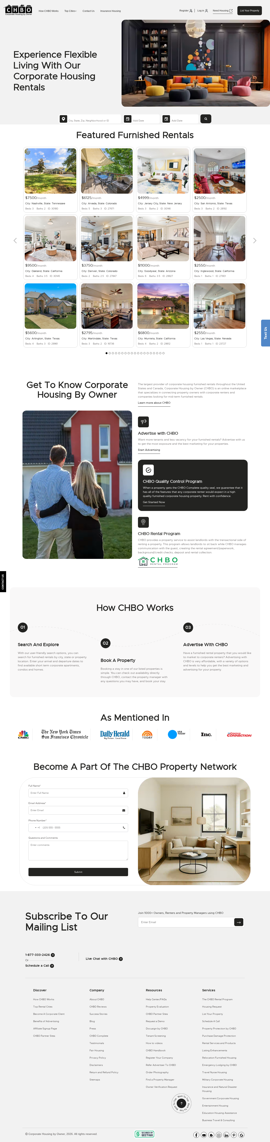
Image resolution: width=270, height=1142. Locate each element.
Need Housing (221, 10)
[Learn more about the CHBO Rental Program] (157, 561)
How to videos (154, 1043)
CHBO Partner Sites (44, 1035)
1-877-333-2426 (38, 955)
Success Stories (98, 1014)
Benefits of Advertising (46, 1021)
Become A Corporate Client (48, 1014)
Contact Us (88, 11)
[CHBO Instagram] (219, 1135)
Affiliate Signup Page (45, 1028)
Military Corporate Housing (217, 1079)
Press (93, 1028)
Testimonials (97, 1043)
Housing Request (212, 1006)
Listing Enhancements (214, 1050)
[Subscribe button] (238, 922)
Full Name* (34, 785)
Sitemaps (95, 1079)
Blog (92, 1021)
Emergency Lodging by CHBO (219, 1065)
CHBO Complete (99, 1035)
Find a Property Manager (160, 1079)
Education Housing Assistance (219, 1113)
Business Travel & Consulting (218, 1120)
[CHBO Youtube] (204, 1135)
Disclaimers (96, 1065)
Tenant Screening (156, 1035)
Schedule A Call (211, 1021)
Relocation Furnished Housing (219, 1057)
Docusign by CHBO (157, 1028)
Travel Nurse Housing (214, 1072)
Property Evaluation (157, 1006)
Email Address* (37, 803)
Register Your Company (159, 1057)
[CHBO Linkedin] (226, 1135)
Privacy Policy (98, 1057)
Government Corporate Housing (220, 1098)
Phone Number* (37, 820)
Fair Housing (97, 1050)
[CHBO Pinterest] (234, 1135)
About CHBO (97, 999)
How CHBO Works (49, 11)
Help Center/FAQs (156, 999)
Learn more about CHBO (154, 402)
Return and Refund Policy (104, 1072)
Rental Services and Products (219, 1043)
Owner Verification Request (161, 1087)
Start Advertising (149, 450)
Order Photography (157, 1072)
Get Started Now (154, 502)
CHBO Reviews (98, 1006)
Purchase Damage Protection (219, 1035)
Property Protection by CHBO (219, 1028)
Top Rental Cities (42, 1006)
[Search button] (205, 118)
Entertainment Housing (215, 1105)
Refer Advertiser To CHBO (161, 1065)
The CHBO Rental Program (217, 999)
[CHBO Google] (241, 1135)
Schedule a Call (37, 966)
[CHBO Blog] (211, 1135)
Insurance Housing (110, 11)
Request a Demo (155, 1021)
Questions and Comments (43, 837)
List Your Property (249, 10)
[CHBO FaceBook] (196, 1135)
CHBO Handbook (156, 1050)
